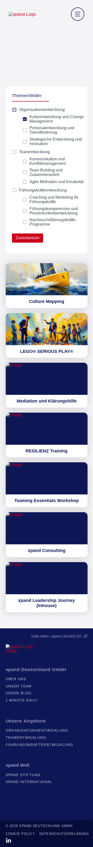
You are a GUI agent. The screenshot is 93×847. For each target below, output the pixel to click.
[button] (77, 14)
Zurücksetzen (27, 238)
